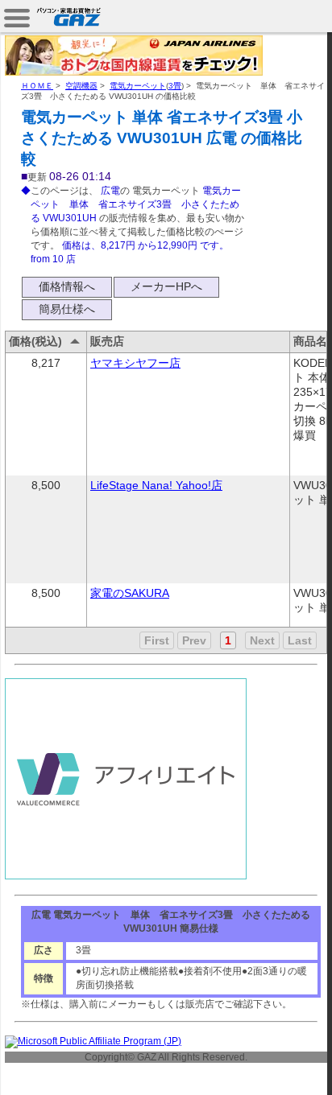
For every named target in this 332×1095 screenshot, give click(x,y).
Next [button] (262, 640)
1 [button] (228, 640)
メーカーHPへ (166, 286)
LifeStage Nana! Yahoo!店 (156, 485)
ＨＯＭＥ (37, 85)
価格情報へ (67, 286)
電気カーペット (138, 85)
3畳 (174, 85)
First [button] (156, 640)
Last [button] (300, 640)
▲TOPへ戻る (275, 1064)
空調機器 (81, 85)
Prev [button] (194, 640)
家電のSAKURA (129, 593)
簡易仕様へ (67, 309)
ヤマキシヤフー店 (135, 362)
